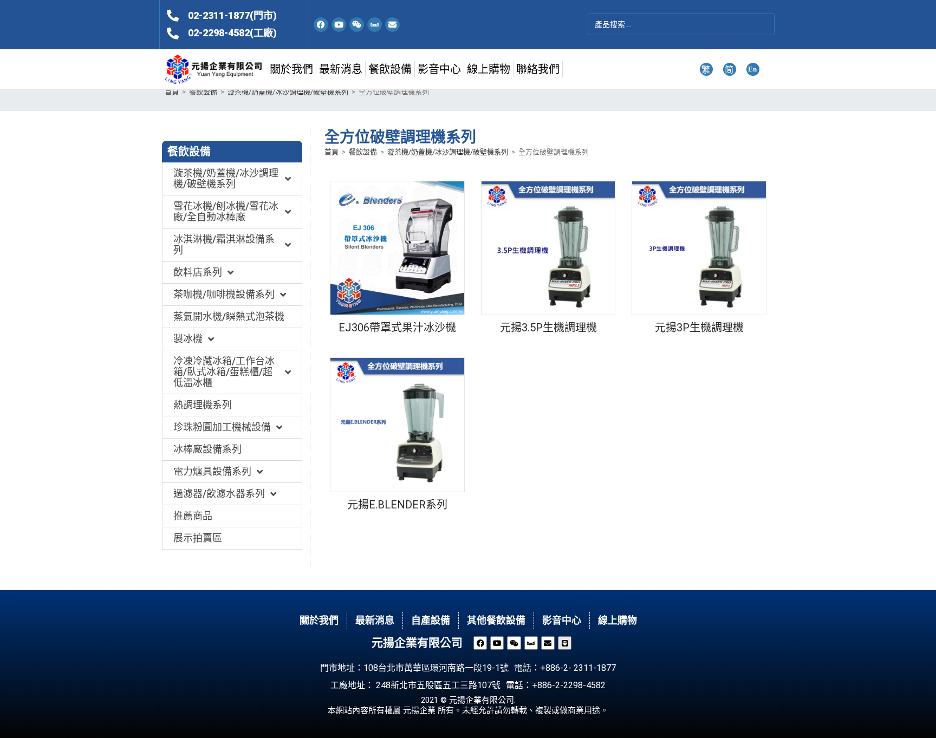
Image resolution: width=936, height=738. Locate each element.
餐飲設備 (390, 69)
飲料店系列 (197, 272)
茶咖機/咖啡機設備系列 (224, 294)
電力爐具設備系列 (212, 471)
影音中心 (439, 69)
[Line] (564, 643)
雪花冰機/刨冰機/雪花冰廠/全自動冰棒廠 (225, 211)
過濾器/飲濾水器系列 (219, 493)
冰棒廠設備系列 (207, 449)
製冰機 (188, 338)
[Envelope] (392, 24)
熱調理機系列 (202, 404)
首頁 (172, 92)
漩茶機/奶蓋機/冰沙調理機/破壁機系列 (287, 92)
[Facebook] (321, 24)
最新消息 (340, 69)
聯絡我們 (538, 69)
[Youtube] (339, 24)
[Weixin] (356, 24)
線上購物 (488, 69)
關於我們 (291, 69)
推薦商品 (192, 515)
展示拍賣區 (197, 538)
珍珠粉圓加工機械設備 (222, 427)
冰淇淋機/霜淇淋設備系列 (224, 244)
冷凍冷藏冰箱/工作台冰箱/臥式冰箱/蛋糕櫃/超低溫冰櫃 (224, 371)
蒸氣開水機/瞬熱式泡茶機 (228, 316)
